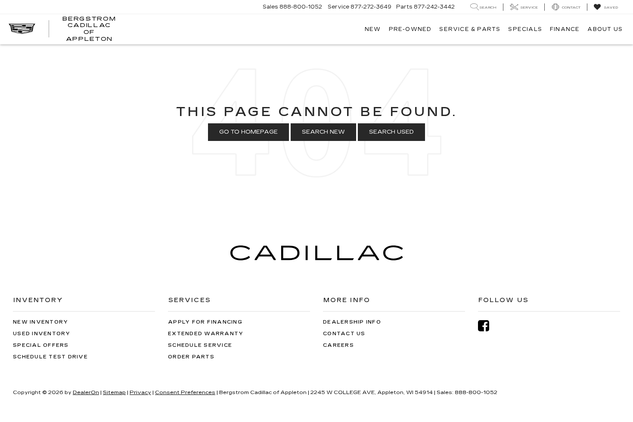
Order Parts (191, 357)
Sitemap (114, 392)
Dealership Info (352, 322)
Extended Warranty (205, 333)
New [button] (373, 29)
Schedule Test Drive (50, 357)
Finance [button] (565, 29)
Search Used (391, 131)
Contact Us (344, 333)
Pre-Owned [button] (410, 29)
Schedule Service (200, 345)
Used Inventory (42, 333)
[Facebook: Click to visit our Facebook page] (488, 326)
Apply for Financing (205, 322)
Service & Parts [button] (469, 29)
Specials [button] (525, 29)
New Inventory (40, 322)
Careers (338, 345)
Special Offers (41, 345)
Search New (323, 131)
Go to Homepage (248, 131)
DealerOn (86, 392)
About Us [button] (605, 29)
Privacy (140, 392)
